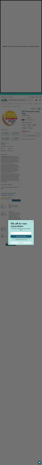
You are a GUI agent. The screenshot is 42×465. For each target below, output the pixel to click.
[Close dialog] (32, 221)
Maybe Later (21, 242)
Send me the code (21, 236)
